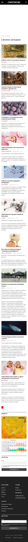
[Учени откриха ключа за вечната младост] (14, 328)
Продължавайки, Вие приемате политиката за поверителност (14, 466)
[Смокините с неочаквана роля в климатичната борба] (14, 108)
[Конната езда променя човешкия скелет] (14, 275)
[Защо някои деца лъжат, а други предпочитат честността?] (14, 368)
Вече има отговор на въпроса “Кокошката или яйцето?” (11, 250)
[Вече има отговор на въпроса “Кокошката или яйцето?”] (14, 240)
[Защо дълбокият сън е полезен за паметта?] (14, 139)
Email (3, 460)
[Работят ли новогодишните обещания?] (14, 172)
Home (2, 35)
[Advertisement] (14, 20)
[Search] (26, 2)
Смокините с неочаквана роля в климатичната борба (12, 118)
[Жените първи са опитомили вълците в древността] (14, 78)
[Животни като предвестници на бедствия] (14, 205)
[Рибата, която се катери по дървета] (14, 51)
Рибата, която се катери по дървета (13, 60)
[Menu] (2, 2)
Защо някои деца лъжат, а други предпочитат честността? (12, 377)
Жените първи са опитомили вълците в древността (11, 88)
